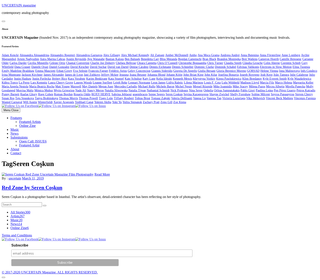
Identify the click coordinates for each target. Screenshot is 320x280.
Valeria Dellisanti (181, 98)
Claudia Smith (233, 63)
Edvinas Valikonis (248, 67)
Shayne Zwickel (219, 94)
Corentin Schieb (291, 63)
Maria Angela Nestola (15, 86)
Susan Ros (8, 98)
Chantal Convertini (77, 63)
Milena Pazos (257, 86)
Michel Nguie (183, 86)
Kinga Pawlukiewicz (228, 78)
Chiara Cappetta (147, 63)
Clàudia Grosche (253, 63)
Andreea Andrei (230, 55)
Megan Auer (105, 86)
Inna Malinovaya (289, 70)
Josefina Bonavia (228, 74)
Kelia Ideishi (164, 78)
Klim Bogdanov (252, 78)
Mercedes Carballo (125, 86)
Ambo (193, 55)
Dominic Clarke (204, 67)
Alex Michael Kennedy (135, 55)
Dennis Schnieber (183, 67)
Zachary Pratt (151, 102)
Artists (17, 216)
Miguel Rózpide (202, 86)
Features (16, 118)
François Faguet (98, 70)
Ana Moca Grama (208, 55)
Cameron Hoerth (268, 59)
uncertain (14, 178)
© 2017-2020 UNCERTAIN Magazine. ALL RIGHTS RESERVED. (50, 272)
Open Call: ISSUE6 (33, 141)
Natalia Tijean (137, 90)
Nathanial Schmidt (158, 90)
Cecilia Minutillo (38, 63)
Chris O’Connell (167, 63)
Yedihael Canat (84, 102)
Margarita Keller (303, 82)
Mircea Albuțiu (275, 86)
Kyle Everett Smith (275, 78)
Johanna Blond (156, 74)
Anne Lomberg (290, 55)
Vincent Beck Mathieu (279, 98)
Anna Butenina (250, 55)
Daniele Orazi (39, 67)
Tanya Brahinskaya (46, 98)
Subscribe (19, 245)
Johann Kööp (174, 74)
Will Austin (30, 102)
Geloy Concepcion (139, 70)
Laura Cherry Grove (60, 82)
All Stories (20, 212)
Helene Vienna (269, 70)
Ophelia (208, 90)
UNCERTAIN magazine (19, 5)
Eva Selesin (80, 70)
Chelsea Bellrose (126, 63)
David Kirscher (79, 67)
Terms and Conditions (17, 235)
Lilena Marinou (193, 82)
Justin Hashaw (22, 78)
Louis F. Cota (212, 82)
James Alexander (54, 74)
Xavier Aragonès (64, 102)
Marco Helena (283, 82)
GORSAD (253, 70)
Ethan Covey (64, 70)
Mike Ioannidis (222, 86)
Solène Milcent (260, 94)
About (14, 149)
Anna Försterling (270, 55)
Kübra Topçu (10, 82)
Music (14, 129)
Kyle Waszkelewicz (299, 78)
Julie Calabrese (299, 74)
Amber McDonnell (176, 55)
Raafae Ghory (28, 94)
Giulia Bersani (207, 70)
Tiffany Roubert (124, 98)
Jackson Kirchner (32, 74)
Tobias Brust (142, 98)
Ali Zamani (157, 55)
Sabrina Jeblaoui (121, 94)
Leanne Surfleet (102, 82)
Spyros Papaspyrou (282, 94)
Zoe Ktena (179, 102)
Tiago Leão (106, 98)
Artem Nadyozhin (28, 59)
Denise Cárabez (139, 67)
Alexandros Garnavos (89, 55)
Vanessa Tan (214, 98)
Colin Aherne (272, 63)
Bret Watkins (250, 59)
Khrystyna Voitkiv (204, 78)
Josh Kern (266, 74)
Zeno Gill (166, 102)
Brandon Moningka (229, 59)
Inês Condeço (309, 70)
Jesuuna (124, 74)
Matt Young (62, 86)
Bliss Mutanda (168, 59)
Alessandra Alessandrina (34, 55)
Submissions (19, 137)
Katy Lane (149, 78)
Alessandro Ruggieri (62, 55)
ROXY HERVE (101, 94)
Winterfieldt (45, 102)
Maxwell (76, 86)
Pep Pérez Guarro (285, 90)
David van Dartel (118, 67)
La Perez (24, 82)
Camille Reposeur (290, 59)
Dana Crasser (22, 67)
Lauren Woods (83, 82)
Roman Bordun (63, 94)
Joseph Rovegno (249, 74)
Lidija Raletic (174, 82)
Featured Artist (29, 145)
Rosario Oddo (82, 94)
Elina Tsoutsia (301, 67)
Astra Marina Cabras (52, 59)
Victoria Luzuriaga (233, 98)
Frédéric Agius (118, 70)
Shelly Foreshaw (240, 94)
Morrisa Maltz (25, 90)
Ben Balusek (132, 59)
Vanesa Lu (199, 98)
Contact (15, 153)
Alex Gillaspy (111, 55)
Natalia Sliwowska (116, 90)
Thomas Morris (68, 98)
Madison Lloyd (249, 82)
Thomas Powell (88, 98)
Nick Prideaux (179, 90)
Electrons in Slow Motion (276, 67)
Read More (102, 174)
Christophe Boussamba (192, 63)
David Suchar (98, 67)
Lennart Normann (139, 82)
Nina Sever (196, 90)
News (14, 133)
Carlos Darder (18, 63)
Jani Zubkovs (92, 74)
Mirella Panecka (295, 86)
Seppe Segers (156, 94)
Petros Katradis (305, 90)
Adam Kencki (10, 55)
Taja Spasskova (24, 98)
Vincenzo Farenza (305, 98)
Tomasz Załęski (160, 98)
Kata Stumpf (116, 78)
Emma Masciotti (45, 70)
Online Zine (27, 125)
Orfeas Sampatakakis (227, 90)
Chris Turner (215, 63)
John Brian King (193, 74)
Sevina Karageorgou (196, 94)
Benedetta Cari (150, 59)
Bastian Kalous (115, 59)
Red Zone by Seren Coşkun (32, 187)
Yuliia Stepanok (132, 102)
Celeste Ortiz (57, 63)
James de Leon (74, 74)
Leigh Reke (120, 82)
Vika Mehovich (255, 98)
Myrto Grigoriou (64, 90)
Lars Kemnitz (38, 82)
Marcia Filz (267, 82)
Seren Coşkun (174, 94)
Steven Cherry (304, 94)
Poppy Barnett (10, 94)
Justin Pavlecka (41, 78)
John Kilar (210, 74)
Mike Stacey (240, 86)
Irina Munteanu (11, 74)
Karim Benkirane (96, 78)
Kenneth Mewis (182, 78)
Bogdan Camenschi (190, 59)
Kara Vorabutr (76, 78)
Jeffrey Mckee (109, 74)
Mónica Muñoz (43, 90)
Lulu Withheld (230, 82)
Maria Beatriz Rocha (41, 86)
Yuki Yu (117, 102)
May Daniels (90, 86)
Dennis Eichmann (160, 67)
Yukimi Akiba (102, 102)
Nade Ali (80, 90)
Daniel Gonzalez (59, 67)
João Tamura (281, 74)
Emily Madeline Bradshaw (18, 70)
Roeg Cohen (45, 94)
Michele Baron (165, 86)
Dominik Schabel (225, 67)
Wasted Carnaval (12, 102)
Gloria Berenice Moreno (231, 70)
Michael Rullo (146, 86)
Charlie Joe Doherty (102, 63)
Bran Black (209, 59)
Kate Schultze (133, 78)
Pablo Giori (248, 90)
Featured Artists (30, 122)
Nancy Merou (95, 90)
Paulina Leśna (264, 90)
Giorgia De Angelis (185, 70)
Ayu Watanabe (96, 59)
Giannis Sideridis (161, 70)
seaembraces (140, 94)
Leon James (158, 82)
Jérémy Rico (59, 78)
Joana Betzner (138, 74)
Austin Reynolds (76, 59)
